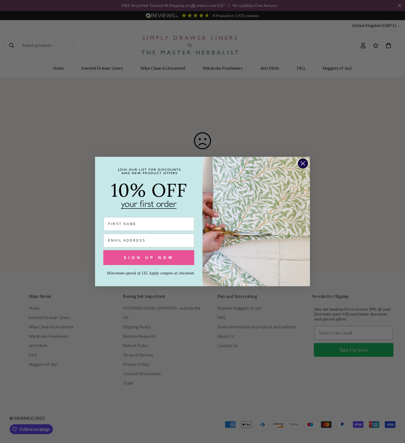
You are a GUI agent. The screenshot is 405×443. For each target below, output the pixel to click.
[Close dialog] (303, 163)
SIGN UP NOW (149, 257)
